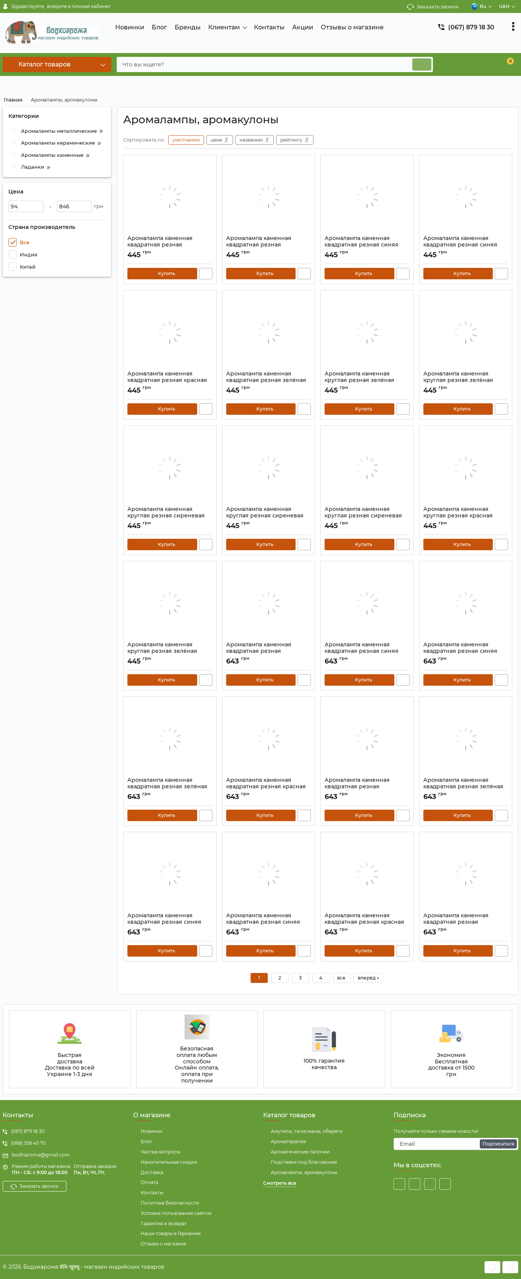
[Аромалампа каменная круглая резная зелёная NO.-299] (465, 332)
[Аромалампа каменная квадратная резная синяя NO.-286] (465, 603)
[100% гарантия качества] (324, 1049)
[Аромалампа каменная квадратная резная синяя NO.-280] (268, 874)
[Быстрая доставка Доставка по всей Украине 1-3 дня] (69, 1049)
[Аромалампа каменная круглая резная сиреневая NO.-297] (268, 468)
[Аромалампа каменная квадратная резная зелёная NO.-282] (465, 739)
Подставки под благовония (304, 1162)
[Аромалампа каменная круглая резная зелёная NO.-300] (367, 332)
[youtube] (445, 1184)
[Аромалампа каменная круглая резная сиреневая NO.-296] (367, 468)
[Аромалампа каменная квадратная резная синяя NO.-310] (367, 197)
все (341, 978)
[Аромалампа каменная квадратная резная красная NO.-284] (268, 739)
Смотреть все (279, 1183)
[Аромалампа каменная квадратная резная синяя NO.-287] (367, 603)
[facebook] (399, 1184)
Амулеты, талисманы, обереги (307, 1131)
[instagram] (430, 1184)
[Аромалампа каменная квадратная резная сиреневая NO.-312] (169, 197)
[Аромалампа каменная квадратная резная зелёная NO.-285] (169, 739)
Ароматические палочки (300, 1152)
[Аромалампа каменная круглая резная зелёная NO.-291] (169, 603)
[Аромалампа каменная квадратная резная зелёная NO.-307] (268, 332)
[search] (421, 64)
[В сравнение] (205, 273)
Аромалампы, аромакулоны (304, 1172)
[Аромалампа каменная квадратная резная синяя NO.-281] (169, 874)
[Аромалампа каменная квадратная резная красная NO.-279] (367, 874)
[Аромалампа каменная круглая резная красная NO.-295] (465, 468)
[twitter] (414, 1184)
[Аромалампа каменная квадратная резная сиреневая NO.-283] (367, 739)
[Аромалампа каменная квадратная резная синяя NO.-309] (465, 197)
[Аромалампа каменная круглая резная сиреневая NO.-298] (169, 468)
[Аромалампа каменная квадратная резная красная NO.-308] (169, 332)
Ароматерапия (288, 1141)
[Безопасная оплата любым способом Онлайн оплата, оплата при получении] (197, 1049)
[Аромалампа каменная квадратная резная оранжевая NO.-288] (268, 603)
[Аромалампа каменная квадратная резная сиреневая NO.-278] (465, 874)
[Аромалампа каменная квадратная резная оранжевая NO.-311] (268, 197)
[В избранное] (207, 164)
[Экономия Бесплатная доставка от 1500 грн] (451, 1049)
